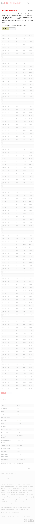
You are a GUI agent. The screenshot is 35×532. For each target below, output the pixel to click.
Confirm (5, 28)
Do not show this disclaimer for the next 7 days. (14, 25)
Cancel (12, 28)
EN (32, 10)
